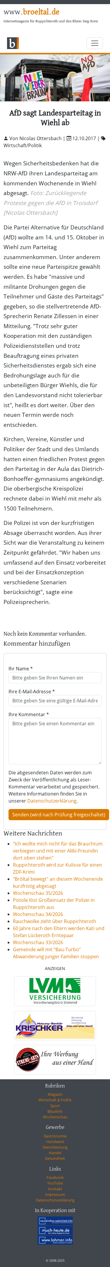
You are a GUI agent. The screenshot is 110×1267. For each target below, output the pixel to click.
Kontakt (55, 1189)
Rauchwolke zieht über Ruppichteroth (54, 921)
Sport (55, 1105)
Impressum (55, 1194)
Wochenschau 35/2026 (38, 893)
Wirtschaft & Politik (55, 1099)
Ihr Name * (21, 668)
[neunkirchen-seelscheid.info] (55, 1220)
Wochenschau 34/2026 (38, 914)
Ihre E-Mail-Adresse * (32, 691)
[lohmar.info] (55, 1240)
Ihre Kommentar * (29, 714)
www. (32, 12)
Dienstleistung (55, 1147)
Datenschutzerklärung (52, 801)
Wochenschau (55, 1117)
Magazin (55, 1094)
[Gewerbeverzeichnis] (55, 991)
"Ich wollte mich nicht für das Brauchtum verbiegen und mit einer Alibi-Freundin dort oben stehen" (58, 850)
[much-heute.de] (55, 1230)
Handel (55, 1152)
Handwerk (55, 1141)
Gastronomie (55, 1136)
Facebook (55, 1177)
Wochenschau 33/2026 (38, 942)
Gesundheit (55, 1158)
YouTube (55, 1183)
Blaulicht (55, 1111)
